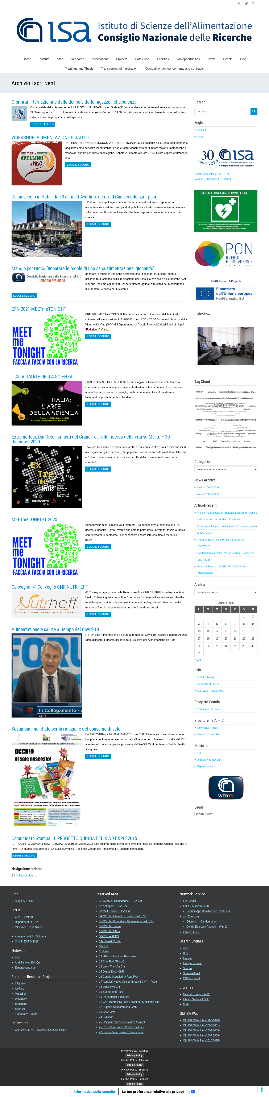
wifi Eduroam (191, 916)
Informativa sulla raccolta (94, 1091)
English (201, 129)
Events (228, 59)
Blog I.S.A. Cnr (24, 901)
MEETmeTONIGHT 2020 (34, 519)
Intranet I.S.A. (191, 932)
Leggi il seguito (43, 124)
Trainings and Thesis (79, 68)
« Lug (197, 659)
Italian (200, 136)
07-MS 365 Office (109, 931)
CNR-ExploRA (191, 978)
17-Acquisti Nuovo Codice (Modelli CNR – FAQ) (128, 981)
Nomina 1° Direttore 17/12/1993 (212, 179)
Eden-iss (20, 1008)
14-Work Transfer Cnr (112, 966)
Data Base (142, 59)
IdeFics (19, 988)
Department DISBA (208, 684)
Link (199, 753)
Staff (60, 59)
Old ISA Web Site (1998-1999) (201, 1020)
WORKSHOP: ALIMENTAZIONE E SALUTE (51, 137)
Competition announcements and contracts (174, 68)
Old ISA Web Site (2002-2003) (201, 1030)
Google (187, 958)
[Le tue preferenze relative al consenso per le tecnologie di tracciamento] (262, 1090)
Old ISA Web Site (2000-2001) (201, 1025)
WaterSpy (21, 998)
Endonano (21, 1003)
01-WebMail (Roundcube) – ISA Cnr (120, 901)
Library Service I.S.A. (196, 999)
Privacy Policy (204, 813)
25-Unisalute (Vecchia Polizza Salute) (122, 1022)
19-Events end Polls (111, 991)
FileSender (189, 901)
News (211, 59)
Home (27, 59)
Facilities (163, 59)
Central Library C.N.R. (196, 994)
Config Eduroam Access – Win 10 (206, 926)
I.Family (20, 983)
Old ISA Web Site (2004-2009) (201, 1035)
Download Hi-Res (207, 727)
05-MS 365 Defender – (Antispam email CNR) (126, 921)
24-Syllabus (106, 1017)
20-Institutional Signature (114, 996)
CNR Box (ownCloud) (196, 906)
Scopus (187, 968)
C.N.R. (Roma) (205, 677)
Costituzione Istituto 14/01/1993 (212, 174)
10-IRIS (103, 946)
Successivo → (27, 875)
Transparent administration (119, 68)
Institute (44, 59)
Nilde (186, 1004)
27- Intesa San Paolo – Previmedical (121, 1032)
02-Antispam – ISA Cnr (113, 906)
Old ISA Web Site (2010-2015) (201, 1040)
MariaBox (20, 993)
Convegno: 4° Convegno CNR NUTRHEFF (50, 587)
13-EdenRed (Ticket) (111, 961)
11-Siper (104, 951)
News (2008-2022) (208, 494)
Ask (185, 948)
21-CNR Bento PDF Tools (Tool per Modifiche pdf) (129, 1001)
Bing (186, 953)
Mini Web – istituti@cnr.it (211, 690)
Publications (100, 59)
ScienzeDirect (191, 973)
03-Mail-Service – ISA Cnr (115, 911)
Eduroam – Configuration (201, 921)
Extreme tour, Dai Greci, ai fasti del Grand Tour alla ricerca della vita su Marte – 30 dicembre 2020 (91, 439)
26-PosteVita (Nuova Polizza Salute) (121, 1027)
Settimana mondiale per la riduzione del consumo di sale (66, 729)
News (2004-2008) (208, 487)
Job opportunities (188, 59)
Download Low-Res (208, 734)
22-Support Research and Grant (118, 1006)
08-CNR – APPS (109, 936)
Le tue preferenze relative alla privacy (153, 1091)
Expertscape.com (207, 766)
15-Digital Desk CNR (111, 971)
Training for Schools (208, 709)
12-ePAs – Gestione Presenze (117, 956)
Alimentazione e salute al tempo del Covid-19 (55, 629)
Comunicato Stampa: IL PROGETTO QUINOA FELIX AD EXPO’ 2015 (74, 838)
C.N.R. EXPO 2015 (26, 941)
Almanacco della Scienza (30, 936)
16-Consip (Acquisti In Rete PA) (118, 976)
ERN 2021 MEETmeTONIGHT (39, 309)
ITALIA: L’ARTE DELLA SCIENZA (42, 377)
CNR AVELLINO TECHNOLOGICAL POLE (41, 1029)
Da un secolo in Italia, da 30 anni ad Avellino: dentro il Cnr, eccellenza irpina (84, 197)
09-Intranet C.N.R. (110, 941)
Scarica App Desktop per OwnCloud (208, 911)
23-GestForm (107, 1012)
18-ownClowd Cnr (109, 986)
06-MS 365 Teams (110, 926)
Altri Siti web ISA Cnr (209, 759)
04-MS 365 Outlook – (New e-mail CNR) (123, 916)
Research (77, 59)
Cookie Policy (134, 1064)
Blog (243, 59)
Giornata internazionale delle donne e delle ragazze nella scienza (74, 102)
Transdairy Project (26, 1013)
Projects (121, 59)
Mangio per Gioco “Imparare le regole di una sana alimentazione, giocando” (83, 268)
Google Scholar (192, 963)
